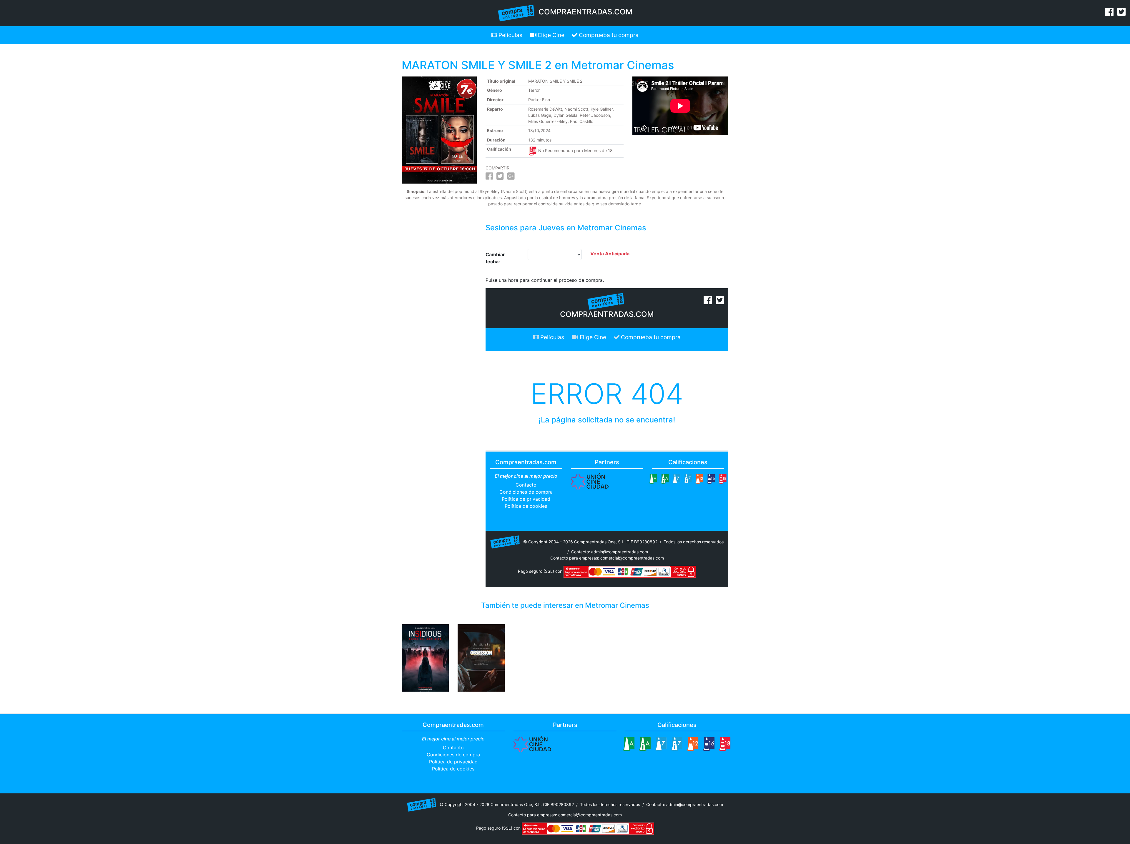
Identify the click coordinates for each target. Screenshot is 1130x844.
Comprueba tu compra (608, 35)
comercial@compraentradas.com (632, 557)
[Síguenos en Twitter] (1121, 13)
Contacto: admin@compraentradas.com (609, 551)
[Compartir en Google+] (511, 177)
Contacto (526, 485)
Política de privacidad (526, 499)
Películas (509, 35)
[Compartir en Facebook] (489, 177)
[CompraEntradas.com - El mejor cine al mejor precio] (516, 13)
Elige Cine (550, 35)
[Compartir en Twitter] (500, 177)
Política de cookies (526, 506)
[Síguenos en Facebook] (1109, 13)
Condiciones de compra (526, 492)
